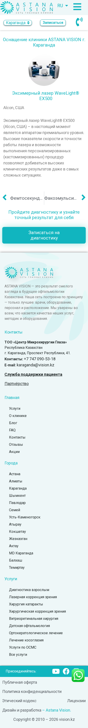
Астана (14, 474)
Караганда (18, 488)
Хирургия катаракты (26, 604)
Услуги (14, 408)
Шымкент (17, 495)
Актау (14, 546)
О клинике (18, 416)
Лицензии (76, 700)
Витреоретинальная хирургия (33, 618)
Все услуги (18, 654)
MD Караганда (21, 553)
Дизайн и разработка (21, 710)
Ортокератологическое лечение (36, 633)
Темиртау (17, 567)
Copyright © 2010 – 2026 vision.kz (44, 719)
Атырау (15, 524)
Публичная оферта (19, 682)
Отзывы (16, 444)
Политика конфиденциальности (32, 691)
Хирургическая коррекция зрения (37, 611)
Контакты (17, 437)
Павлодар (17, 503)
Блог (13, 423)
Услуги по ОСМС (22, 647)
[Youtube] (56, 671)
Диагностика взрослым (29, 590)
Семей (14, 510)
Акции (14, 452)
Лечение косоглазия (26, 640)
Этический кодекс (19, 700)
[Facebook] (66, 671)
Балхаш (15, 560)
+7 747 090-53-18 (40, 358)
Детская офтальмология (29, 626)
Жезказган (18, 539)
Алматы (15, 481)
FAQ (12, 430)
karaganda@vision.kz (35, 365)
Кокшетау (17, 531)
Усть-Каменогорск (24, 517)
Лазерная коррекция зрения (33, 597)
